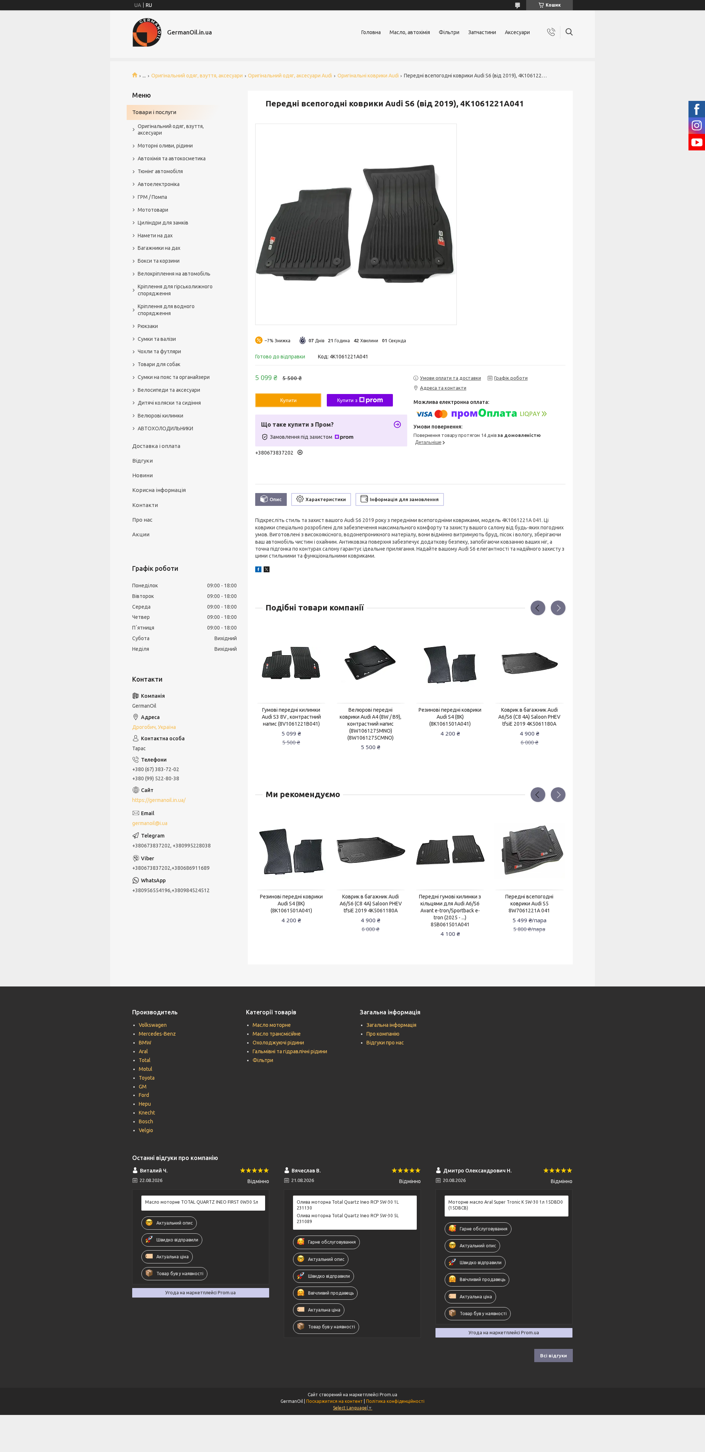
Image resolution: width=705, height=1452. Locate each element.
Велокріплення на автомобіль (174, 274)
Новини (142, 475)
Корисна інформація (159, 490)
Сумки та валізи (157, 339)
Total (145, 1060)
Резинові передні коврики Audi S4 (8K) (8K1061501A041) (450, 717)
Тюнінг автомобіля (160, 171)
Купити (288, 400)
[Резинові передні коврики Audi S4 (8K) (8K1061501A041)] (450, 663)
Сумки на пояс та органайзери (174, 377)
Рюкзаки (148, 326)
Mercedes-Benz (157, 1034)
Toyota (147, 1078)
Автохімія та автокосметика (172, 158)
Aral (143, 1051)
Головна (371, 32)
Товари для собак (159, 364)
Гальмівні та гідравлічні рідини (290, 1051)
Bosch (146, 1121)
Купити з (347, 400)
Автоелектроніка (159, 184)
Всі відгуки (553, 1355)
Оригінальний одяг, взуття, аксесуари (197, 76)
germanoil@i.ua (149, 823)
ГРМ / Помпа (152, 197)
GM (143, 1087)
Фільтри (449, 32)
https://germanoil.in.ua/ (158, 800)
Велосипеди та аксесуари (169, 390)
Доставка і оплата (156, 446)
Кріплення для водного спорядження (166, 309)
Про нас (142, 520)
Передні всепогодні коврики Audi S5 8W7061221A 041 (529, 903)
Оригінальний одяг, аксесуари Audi (290, 76)
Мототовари (153, 210)
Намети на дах (155, 235)
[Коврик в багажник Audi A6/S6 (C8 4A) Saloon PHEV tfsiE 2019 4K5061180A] (529, 663)
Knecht (147, 1113)
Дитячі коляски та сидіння (169, 403)
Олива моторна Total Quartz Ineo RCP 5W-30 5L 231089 (348, 1218)
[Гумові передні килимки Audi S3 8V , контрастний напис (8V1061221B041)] (291, 663)
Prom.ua (388, 1394)
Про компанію (383, 1034)
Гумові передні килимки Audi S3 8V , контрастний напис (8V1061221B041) (291, 717)
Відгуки (142, 460)
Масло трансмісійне (277, 1034)
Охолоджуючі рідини (278, 1043)
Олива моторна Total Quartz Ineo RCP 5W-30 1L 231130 (348, 1205)
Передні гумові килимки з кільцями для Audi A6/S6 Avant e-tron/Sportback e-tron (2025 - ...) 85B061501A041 (450, 910)
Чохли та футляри (159, 351)
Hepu (145, 1104)
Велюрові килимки (160, 416)
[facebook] (258, 570)
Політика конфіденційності (395, 1401)
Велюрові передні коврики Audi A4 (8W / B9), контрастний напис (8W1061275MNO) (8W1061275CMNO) (370, 724)
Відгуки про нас (385, 1043)
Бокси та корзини (159, 261)
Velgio (146, 1130)
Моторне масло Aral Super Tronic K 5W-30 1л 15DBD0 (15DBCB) (505, 1205)
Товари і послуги (154, 112)
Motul (145, 1069)
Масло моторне (272, 1025)
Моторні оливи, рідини (165, 146)
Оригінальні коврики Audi (368, 76)
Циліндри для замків (163, 223)
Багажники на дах (159, 248)
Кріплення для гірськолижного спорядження (175, 290)
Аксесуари (517, 32)
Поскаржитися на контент (334, 1401)
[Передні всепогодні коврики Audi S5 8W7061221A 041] (529, 850)
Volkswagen (153, 1025)
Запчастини (482, 32)
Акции (140, 534)
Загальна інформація (391, 1025)
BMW (145, 1043)
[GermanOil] (147, 32)
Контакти (145, 505)
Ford (144, 1095)
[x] (267, 570)
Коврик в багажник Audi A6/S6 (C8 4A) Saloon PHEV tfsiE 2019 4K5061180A (529, 717)
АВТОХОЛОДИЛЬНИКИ (165, 428)
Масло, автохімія (410, 32)
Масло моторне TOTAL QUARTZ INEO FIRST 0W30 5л (201, 1202)
